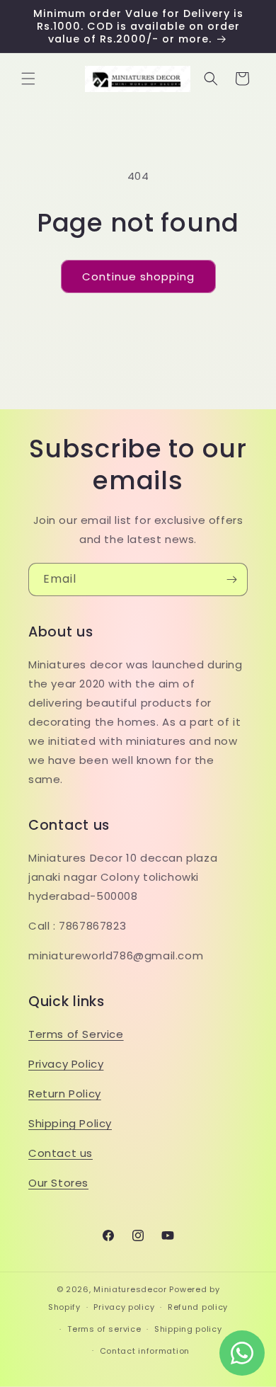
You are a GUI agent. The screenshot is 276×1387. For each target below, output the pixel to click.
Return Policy (64, 1093)
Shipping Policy (70, 1123)
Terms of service (104, 1329)
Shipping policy (188, 1329)
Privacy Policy (65, 1063)
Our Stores (58, 1182)
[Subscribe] (231, 579)
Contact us (60, 1153)
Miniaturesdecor (131, 1289)
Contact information (145, 1351)
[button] (28, 78)
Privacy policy (123, 1307)
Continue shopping (138, 276)
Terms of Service (76, 1034)
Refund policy (198, 1307)
